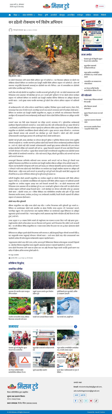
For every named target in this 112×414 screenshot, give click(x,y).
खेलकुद (62, 15)
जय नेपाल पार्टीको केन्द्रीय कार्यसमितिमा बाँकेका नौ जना (17, 371)
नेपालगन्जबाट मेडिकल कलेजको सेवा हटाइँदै (93, 101)
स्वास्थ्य (95, 15)
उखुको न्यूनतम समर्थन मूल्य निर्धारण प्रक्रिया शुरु (43, 292)
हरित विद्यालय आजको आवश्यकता (90, 107)
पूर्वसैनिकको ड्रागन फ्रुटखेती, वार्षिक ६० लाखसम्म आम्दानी (67, 292)
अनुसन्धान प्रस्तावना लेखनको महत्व (92, 121)
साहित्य (88, 15)
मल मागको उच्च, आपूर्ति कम (65, 317)
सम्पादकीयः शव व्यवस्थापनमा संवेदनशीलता (92, 83)
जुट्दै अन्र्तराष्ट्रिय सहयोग (40, 370)
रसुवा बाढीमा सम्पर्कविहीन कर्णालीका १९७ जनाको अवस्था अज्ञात (67, 349)
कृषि (46, 15)
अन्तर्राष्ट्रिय (71, 15)
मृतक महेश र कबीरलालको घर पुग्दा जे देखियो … (68, 371)
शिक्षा (15, 15)
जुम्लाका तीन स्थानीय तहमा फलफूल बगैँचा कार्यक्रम (19, 292)
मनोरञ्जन (80, 15)
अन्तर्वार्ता (54, 15)
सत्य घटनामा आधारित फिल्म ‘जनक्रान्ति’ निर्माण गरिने (92, 128)
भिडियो (103, 15)
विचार (40, 15)
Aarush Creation (100, 412)
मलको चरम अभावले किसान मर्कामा (43, 317)
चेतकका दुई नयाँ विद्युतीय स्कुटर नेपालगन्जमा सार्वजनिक (18, 349)
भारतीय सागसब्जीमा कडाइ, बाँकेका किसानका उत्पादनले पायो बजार (19, 318)
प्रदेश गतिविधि (28, 15)
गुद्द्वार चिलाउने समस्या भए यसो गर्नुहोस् (93, 114)
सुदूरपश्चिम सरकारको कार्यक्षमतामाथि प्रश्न (43, 349)
